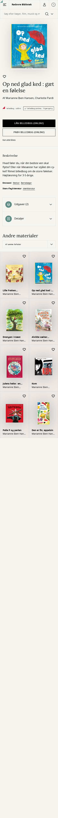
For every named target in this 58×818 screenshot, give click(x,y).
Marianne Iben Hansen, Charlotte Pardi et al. (43, 294)
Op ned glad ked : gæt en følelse (41, 291)
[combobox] (29, 13)
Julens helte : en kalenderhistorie (12, 384)
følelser (16, 183)
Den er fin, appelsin (42, 430)
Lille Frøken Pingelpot (9, 291)
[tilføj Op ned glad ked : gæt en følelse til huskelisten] (4, 76)
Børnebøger (26, 183)
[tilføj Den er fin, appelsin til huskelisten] (53, 396)
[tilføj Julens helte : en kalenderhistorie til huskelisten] (24, 349)
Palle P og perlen (12, 430)
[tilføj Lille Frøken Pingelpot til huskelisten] (24, 256)
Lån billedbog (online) (29, 123)
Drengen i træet (11, 337)
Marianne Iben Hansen (20, 98)
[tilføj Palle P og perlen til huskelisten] (24, 396)
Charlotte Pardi (44, 98)
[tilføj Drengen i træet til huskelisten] (24, 303)
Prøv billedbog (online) (29, 132)
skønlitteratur (29, 188)
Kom (34, 383)
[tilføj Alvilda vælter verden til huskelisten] (53, 303)
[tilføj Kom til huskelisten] (53, 349)
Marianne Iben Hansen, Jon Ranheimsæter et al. (14, 434)
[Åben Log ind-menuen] (44, 4)
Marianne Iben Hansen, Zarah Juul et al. (43, 434)
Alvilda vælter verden (39, 337)
